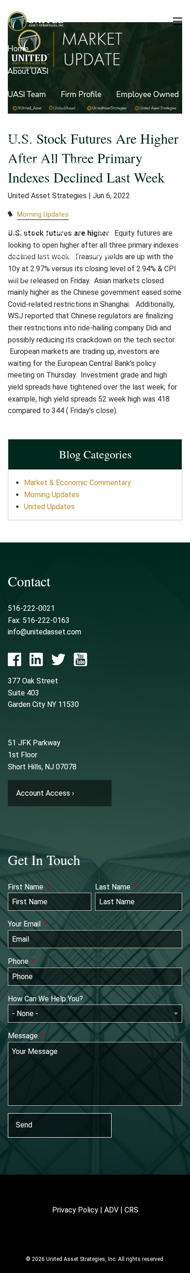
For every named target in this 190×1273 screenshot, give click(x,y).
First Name (49, 887)
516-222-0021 (31, 608)
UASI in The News (39, 117)
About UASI (27, 71)
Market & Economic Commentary (77, 482)
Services (22, 140)
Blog (103, 231)
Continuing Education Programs (63, 255)
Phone (52, 961)
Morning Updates (51, 494)
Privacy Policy (75, 1210)
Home (18, 48)
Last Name (138, 887)
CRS (131, 1210)
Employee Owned (147, 94)
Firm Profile (81, 94)
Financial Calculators (43, 231)
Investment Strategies (45, 163)
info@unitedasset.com (44, 631)
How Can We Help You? (45, 998)
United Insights (104, 209)
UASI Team (26, 94)
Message (57, 1035)
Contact (20, 277)
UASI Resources (35, 186)
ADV (111, 1210)
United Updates (49, 506)
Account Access (35, 209)
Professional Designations (131, 117)
